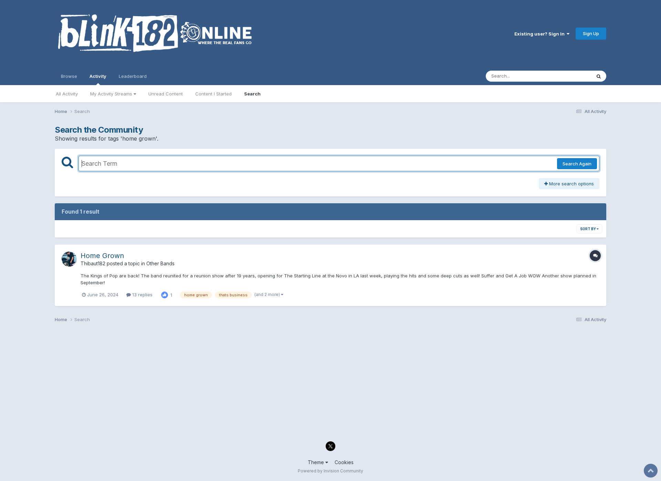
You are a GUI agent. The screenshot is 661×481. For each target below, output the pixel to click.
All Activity (67, 93)
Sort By (588, 229)
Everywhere (570, 76)
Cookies (344, 462)
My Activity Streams (112, 93)
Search (252, 93)
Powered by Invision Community (330, 470)
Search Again (577, 163)
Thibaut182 (93, 263)
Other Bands (160, 263)
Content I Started (213, 93)
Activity (98, 76)
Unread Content (165, 93)
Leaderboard (133, 76)
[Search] (598, 76)
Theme (316, 462)
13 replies (142, 294)
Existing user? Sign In (540, 34)
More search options (571, 183)
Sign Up (591, 33)
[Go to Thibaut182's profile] (69, 259)
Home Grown (102, 256)
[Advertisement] (261, 384)
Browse (69, 76)
